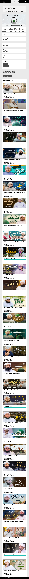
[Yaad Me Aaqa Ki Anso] (14, 137)
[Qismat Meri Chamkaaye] (14, 548)
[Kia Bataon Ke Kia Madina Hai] (14, 252)
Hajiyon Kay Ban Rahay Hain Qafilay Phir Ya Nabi (14, 11)
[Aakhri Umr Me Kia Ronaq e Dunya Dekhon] (14, 301)
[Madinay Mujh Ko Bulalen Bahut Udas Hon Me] (14, 285)
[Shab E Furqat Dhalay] (14, 203)
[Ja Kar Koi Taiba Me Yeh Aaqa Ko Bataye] (14, 367)
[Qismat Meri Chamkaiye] (14, 269)
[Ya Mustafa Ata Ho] (14, 400)
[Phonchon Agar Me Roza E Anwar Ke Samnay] (14, 351)
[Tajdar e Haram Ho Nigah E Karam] (14, 499)
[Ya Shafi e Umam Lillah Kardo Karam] (14, 88)
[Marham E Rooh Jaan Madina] (14, 170)
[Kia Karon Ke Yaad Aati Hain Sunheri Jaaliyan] (14, 104)
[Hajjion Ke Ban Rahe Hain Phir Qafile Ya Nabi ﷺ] (14, 236)
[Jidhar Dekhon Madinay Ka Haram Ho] (14, 153)
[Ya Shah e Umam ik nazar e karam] (14, 466)
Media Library (12, 8)
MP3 (5, 64)
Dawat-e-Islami (7, 8)
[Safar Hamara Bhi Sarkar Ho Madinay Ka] (14, 416)
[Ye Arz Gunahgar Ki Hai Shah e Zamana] (14, 384)
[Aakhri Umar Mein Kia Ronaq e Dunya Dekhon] (14, 515)
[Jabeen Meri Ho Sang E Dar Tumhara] (14, 334)
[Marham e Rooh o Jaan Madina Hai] (14, 564)
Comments (7, 76)
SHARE (5, 66)
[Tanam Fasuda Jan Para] (14, 482)
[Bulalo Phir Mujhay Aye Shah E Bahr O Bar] (14, 219)
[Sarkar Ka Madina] (14, 121)
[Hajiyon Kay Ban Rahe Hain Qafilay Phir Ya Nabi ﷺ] (14, 186)
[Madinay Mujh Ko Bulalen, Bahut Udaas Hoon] (14, 532)
